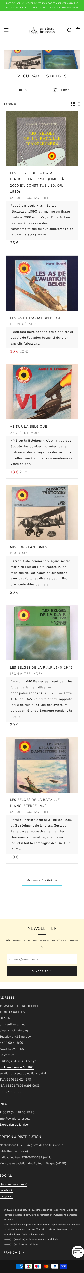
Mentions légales (13, 1214)
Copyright (59, 1209)
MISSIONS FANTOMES (28, 547)
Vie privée (72, 1209)
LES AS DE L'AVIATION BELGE (35, 318)
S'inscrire (40, 971)
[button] (78, 1253)
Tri (20, 90)
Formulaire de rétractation (38, 1214)
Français (12, 1253)
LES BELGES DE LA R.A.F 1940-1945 (41, 667)
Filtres (65, 90)
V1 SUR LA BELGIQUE (28, 426)
